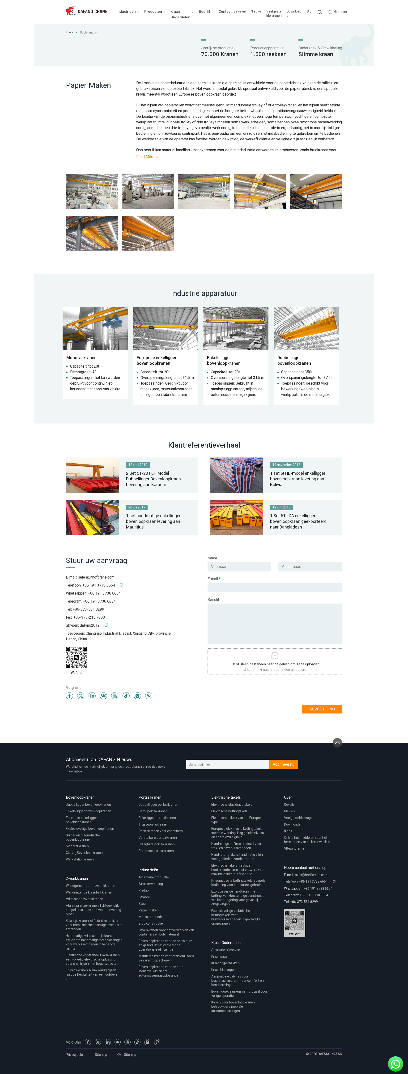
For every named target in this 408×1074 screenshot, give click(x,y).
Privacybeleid (75, 1054)
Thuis (69, 32)
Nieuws (256, 11)
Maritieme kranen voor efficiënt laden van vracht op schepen (166, 958)
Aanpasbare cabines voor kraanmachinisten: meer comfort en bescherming (237, 980)
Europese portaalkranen (156, 850)
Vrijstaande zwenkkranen (84, 899)
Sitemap (101, 1054)
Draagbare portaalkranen (157, 844)
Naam (212, 558)
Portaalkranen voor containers (161, 831)
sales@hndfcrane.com (96, 577)
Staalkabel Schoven (225, 950)
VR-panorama (294, 848)
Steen (143, 903)
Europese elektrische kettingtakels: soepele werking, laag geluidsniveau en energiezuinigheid (237, 833)
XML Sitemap (126, 1054)
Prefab (144, 890)
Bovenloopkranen (80, 797)
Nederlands (341, 12)
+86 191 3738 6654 (104, 593)
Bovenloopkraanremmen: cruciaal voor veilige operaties (239, 993)
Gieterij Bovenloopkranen (84, 852)
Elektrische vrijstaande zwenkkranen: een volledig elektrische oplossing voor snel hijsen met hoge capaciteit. (93, 959)
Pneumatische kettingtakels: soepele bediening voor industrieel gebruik (238, 882)
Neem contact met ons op (305, 868)
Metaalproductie (151, 917)
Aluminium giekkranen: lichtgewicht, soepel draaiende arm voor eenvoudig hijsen (93, 910)
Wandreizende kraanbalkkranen (89, 892)
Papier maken (149, 910)
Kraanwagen (220, 956)
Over (288, 797)
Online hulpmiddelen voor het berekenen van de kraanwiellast (307, 839)
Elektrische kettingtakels (229, 811)
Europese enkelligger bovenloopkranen (81, 820)
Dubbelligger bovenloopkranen (88, 804)
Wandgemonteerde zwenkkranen (90, 885)
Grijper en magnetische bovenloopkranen (83, 837)
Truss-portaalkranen (154, 824)
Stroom (144, 897)
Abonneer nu (283, 764)
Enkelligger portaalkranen (157, 817)
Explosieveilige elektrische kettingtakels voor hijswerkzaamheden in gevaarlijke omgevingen (236, 917)
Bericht (213, 600)
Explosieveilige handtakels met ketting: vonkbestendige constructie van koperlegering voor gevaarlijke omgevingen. (237, 898)
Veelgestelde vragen (274, 13)
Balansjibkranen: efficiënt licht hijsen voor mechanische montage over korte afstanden (94, 925)
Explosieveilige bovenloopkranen (90, 828)
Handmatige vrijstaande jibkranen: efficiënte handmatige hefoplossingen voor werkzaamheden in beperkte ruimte (94, 942)
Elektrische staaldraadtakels (231, 804)
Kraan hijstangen (223, 969)
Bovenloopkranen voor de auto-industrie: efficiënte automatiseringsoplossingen (162, 971)
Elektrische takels (226, 797)
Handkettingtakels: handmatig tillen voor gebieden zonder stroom (237, 856)
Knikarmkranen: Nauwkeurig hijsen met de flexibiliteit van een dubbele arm (91, 974)
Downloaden (294, 13)
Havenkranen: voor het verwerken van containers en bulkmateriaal (166, 932)
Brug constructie (151, 923)
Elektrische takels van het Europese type (237, 820)
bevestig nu (322, 709)
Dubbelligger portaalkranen (158, 804)
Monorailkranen (77, 846)
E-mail (214, 579)
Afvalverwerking (151, 883)
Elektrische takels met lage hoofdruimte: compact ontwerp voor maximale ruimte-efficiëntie (238, 870)
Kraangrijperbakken (225, 963)
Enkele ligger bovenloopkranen (88, 811)
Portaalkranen (150, 797)
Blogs (311, 11)
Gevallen (240, 11)
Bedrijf (204, 11)
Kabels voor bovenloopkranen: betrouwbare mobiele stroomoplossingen (233, 1006)
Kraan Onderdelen (226, 943)
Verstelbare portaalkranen (158, 837)
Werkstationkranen (80, 859)
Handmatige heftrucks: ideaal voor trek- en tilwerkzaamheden (236, 846)
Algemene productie (154, 877)
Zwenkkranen (77, 878)
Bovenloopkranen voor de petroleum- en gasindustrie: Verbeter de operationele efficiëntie (166, 945)
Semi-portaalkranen (153, 811)
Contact (225, 11)
